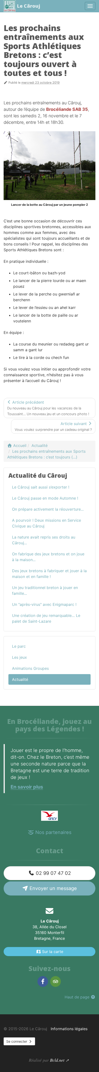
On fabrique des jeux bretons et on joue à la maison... (48, 557)
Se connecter (17, 1041)
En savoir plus (27, 787)
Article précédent (48, 408)
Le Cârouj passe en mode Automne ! (45, 498)
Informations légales (69, 1028)
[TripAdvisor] (55, 981)
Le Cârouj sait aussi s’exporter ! (40, 487)
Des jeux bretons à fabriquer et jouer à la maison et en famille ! (49, 573)
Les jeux (19, 657)
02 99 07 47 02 (52, 873)
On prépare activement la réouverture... (48, 509)
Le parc (19, 646)
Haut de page (78, 997)
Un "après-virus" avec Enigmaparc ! (44, 604)
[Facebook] (42, 981)
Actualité (20, 679)
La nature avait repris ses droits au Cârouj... (43, 540)
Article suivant (53, 426)
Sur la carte (52, 951)
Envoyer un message (52, 888)
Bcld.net (57, 1060)
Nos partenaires (52, 832)
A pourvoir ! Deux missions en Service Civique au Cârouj (46, 523)
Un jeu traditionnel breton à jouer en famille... (45, 590)
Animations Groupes (30, 668)
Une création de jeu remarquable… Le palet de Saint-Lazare (46, 618)
